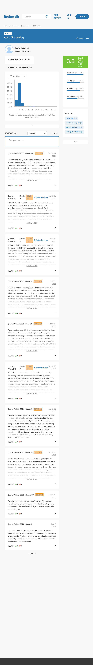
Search (14, 26)
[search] (34, 16)
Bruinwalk (11, 16)
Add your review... (16, 140)
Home (5, 26)
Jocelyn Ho (25, 26)
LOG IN (69, 17)
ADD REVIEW (57, 17)
